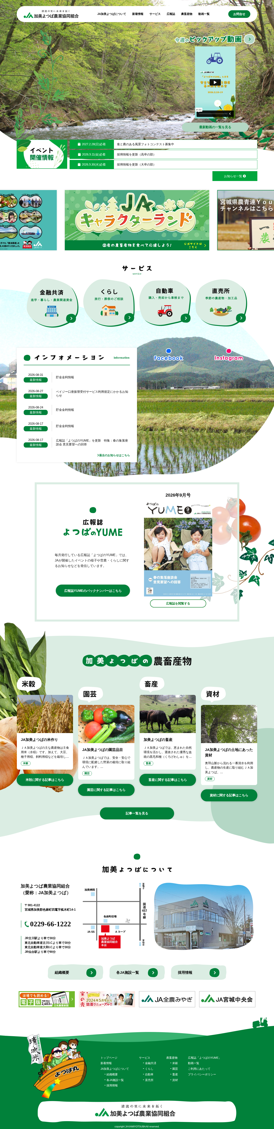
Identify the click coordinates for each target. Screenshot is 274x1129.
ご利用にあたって (199, 1068)
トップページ (108, 1057)
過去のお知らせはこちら (114, 455)
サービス (144, 1057)
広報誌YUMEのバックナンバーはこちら (93, 590)
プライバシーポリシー (202, 1074)
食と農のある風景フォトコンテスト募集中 (145, 144)
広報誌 (171, 13)
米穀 (25, 763)
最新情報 (36, 379)
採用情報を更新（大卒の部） (136, 164)
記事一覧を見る (137, 813)
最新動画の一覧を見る (215, 127)
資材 (209, 778)
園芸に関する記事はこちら (106, 790)
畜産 (148, 763)
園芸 (87, 773)
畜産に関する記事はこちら (167, 779)
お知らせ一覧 (233, 176)
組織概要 (62, 972)
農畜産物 (186, 13)
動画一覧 (204, 13)
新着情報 (137, 13)
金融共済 (150, 1063)
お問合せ (239, 14)
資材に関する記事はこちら (229, 795)
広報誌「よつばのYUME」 (204, 1057)
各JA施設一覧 (127, 972)
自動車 (149, 1074)
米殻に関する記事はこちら (45, 779)
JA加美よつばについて (114, 1068)
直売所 (149, 1080)
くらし (149, 1068)
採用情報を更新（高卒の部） (136, 154)
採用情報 (185, 972)
